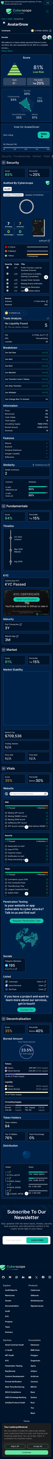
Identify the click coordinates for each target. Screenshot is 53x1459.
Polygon (34, 1355)
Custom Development (14, 1376)
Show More (7, 51)
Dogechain (35, 1360)
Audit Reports (11, 1290)
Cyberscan (35, 1290)
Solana (34, 1397)
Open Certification (26, 599)
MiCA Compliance (13, 1392)
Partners (9, 1332)
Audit (7, 1311)
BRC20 (34, 1387)
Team (7, 1327)
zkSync (34, 1371)
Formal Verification (13, 1381)
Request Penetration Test (26, 920)
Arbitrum (35, 1376)
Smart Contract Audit (14, 1345)
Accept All (38, 1446)
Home (4, 19)
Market (37, 156)
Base (33, 1392)
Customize (26, 1452)
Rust (33, 1402)
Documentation (12, 1306)
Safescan (35, 1295)
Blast (33, 1413)
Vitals (46, 156)
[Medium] (10, 1277)
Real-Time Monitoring (14, 1387)
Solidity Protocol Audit (14, 1402)
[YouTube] (29, 1277)
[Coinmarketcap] (16, 1277)
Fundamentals (22, 156)
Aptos (33, 1366)
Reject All (15, 1446)
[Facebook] (43, 1277)
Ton (32, 1408)
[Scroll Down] (26, 290)
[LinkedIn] (23, 1277)
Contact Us (26, 1009)
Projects (8, 1322)
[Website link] (44, 37)
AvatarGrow (18, 19)
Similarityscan (37, 1301)
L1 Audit (8, 1350)
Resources (10, 1295)
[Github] (3, 1277)
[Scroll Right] (46, 277)
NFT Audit (9, 1355)
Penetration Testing (13, 1366)
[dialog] (26, 1440)
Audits (10, 19)
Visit (47, 3)
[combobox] (14, 313)
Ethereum (35, 1345)
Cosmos (34, 1381)
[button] (10, 538)
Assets (8, 1301)
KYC (7, 1316)
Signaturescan (37, 1306)
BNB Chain (35, 1350)
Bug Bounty (10, 1371)
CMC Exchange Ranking (14, 1397)
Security (7, 156)
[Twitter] (36, 1277)
